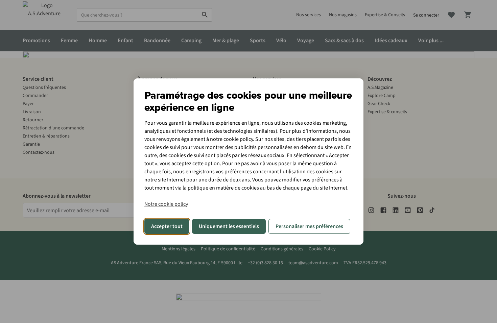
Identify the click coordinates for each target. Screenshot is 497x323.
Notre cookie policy (166, 204)
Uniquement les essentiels (229, 226)
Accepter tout (167, 226)
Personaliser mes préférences (309, 226)
